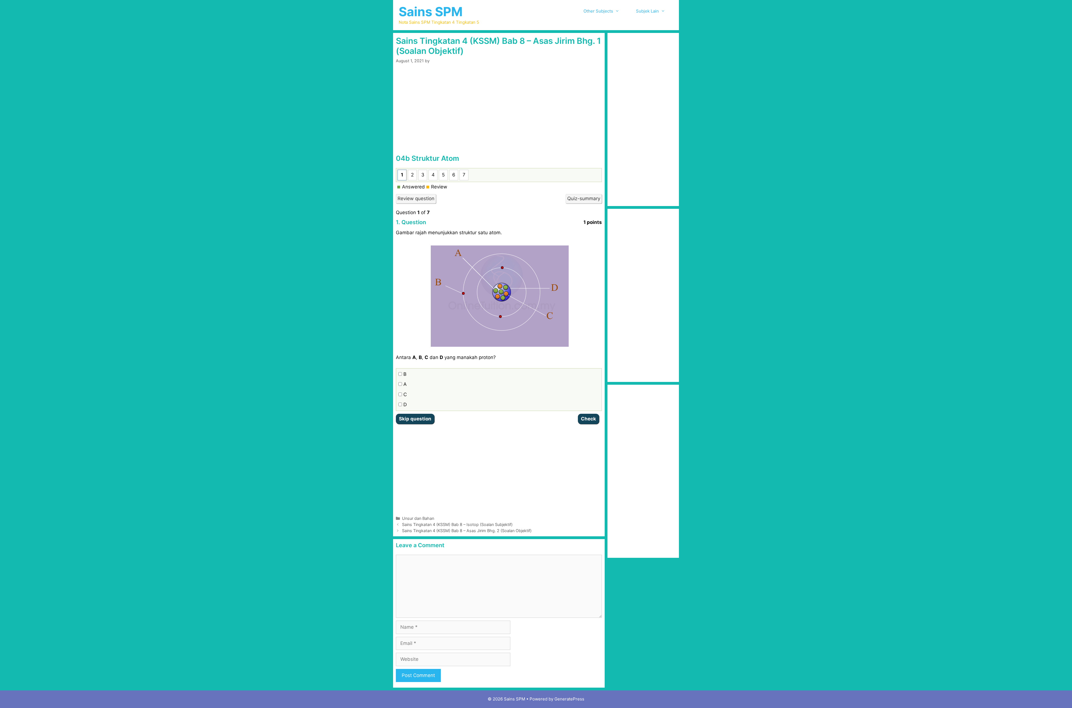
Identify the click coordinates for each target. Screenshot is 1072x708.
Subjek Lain (647, 11)
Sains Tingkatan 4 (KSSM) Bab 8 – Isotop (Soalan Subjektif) (457, 524)
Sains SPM (431, 11)
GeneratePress (569, 699)
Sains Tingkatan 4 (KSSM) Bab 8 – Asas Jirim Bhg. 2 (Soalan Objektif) (467, 530)
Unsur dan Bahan (418, 518)
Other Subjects (598, 11)
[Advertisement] (499, 112)
